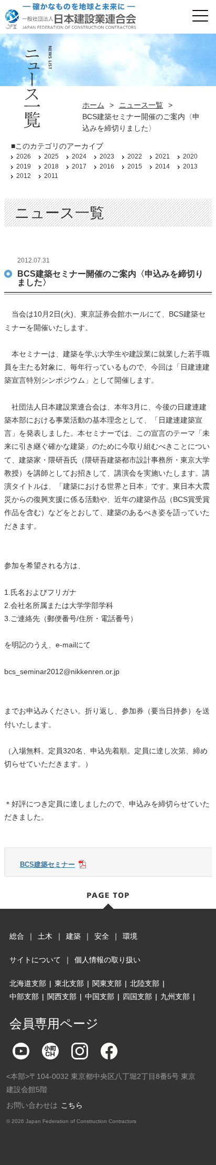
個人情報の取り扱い (107, 960)
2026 (23, 156)
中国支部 (99, 996)
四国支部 (137, 996)
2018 (51, 166)
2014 (162, 166)
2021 (162, 156)
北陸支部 (144, 983)
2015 (134, 166)
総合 (16, 936)
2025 (51, 156)
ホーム (93, 105)
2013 (190, 166)
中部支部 (24, 996)
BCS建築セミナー (47, 864)
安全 (101, 936)
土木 (45, 936)
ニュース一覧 (141, 105)
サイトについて (35, 960)
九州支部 (175, 996)
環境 (130, 936)
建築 (73, 936)
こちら (72, 1105)
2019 (23, 166)
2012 (23, 176)
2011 (51, 176)
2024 (79, 156)
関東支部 (107, 983)
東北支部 (69, 983)
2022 (134, 156)
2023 (107, 156)
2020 (190, 156)
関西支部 (62, 996)
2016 (107, 166)
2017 (79, 166)
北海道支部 (27, 983)
